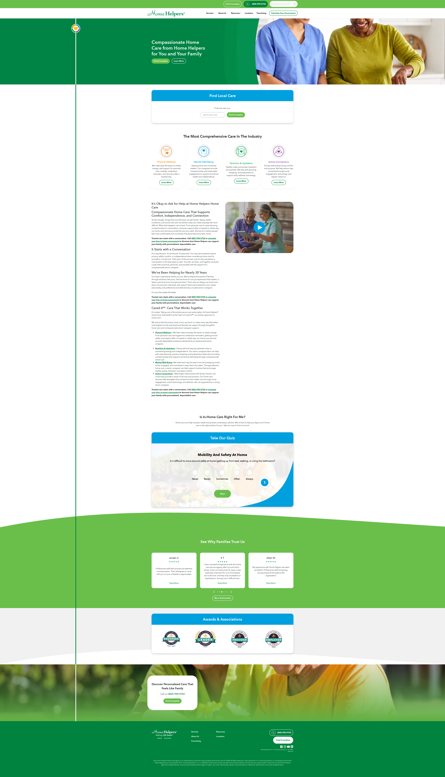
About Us (222, 13)
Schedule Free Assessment (283, 13)
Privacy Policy (167, 738)
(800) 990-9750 (198, 238)
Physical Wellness (163, 332)
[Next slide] (231, 592)
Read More (174, 583)
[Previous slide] (214, 592)
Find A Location (233, 4)
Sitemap (159, 738)
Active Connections (164, 373)
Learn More (179, 61)
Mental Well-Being (163, 362)
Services (209, 13)
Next (222, 494)
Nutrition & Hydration (165, 348)
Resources (235, 13)
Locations (249, 13)
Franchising (261, 13)
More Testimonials (222, 598)
